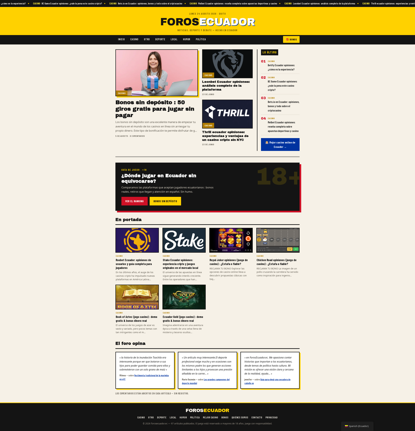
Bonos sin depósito (165, 201)
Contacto (256, 417)
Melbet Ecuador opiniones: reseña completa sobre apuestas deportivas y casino (223, 3)
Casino (134, 39)
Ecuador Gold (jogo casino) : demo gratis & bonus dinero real (183, 318)
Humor (186, 39)
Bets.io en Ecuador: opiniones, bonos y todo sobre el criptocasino (135, 3)
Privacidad (272, 417)
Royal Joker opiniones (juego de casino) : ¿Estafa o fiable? (229, 262)
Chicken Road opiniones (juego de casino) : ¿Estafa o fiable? (276, 262)
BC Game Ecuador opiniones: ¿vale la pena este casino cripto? (57, 3)
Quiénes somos (240, 417)
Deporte (160, 39)
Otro (147, 39)
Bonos (224, 417)
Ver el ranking (134, 201)
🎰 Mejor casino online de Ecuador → (280, 144)
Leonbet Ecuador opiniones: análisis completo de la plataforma (310, 3)
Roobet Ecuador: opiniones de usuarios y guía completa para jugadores (134, 263)
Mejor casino (210, 417)
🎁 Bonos (291, 39)
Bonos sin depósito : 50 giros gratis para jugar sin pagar (154, 108)
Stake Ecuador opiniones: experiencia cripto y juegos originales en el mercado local (180, 263)
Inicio (121, 39)
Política (201, 39)
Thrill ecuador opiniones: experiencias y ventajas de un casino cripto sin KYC (225, 136)
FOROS (207, 22)
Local (174, 39)
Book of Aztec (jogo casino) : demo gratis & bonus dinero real (136, 318)
